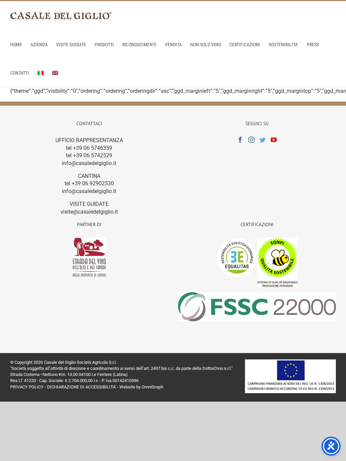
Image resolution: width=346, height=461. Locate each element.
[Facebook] (240, 140)
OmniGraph (152, 386)
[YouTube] (274, 140)
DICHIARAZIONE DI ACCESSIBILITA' (81, 386)
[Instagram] (251, 140)
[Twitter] (263, 140)
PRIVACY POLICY (27, 386)
